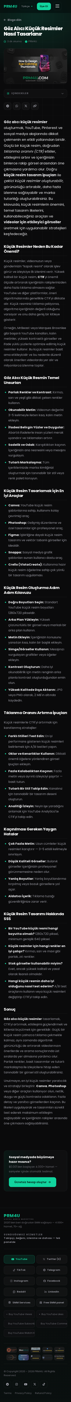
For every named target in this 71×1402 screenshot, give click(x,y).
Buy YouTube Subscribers (21, 1323)
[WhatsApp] (16, 106)
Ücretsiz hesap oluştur (30, 1182)
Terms (8, 1393)
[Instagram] (16, 1384)
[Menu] (57, 6)
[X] (26, 106)
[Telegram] (7, 106)
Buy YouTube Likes (52, 1314)
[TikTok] (43, 1384)
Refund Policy (43, 1393)
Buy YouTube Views (20, 1314)
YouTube (21, 1259)
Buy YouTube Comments (54, 1323)
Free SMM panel (54, 1302)
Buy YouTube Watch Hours (21, 1333)
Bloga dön (14, 20)
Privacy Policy (23, 1393)
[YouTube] (25, 1384)
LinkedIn (53, 1291)
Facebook (53, 1281)
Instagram (21, 1281)
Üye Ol (44, 6)
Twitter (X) (54, 1259)
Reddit (21, 1291)
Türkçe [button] (25, 6)
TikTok (21, 1270)
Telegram (53, 1270)
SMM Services (21, 1302)
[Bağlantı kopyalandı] (35, 106)
